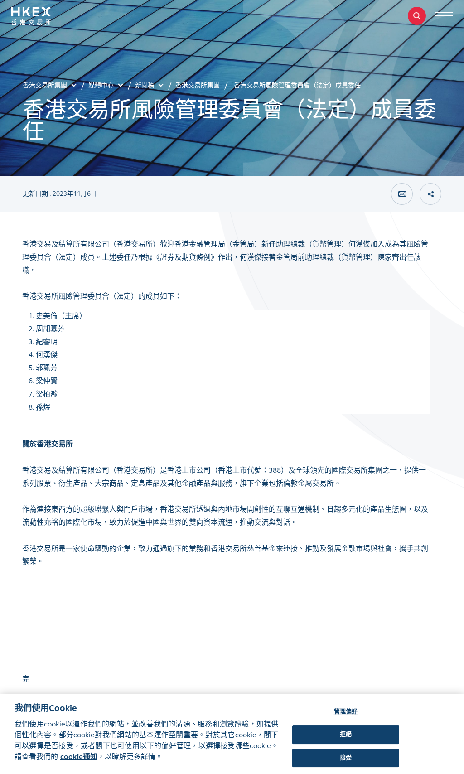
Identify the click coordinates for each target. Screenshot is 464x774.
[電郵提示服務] (402, 194)
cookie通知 (78, 756)
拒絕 (346, 734)
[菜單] (444, 16)
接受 (346, 757)
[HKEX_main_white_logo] (40, 16)
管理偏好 (346, 711)
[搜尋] (417, 16)
